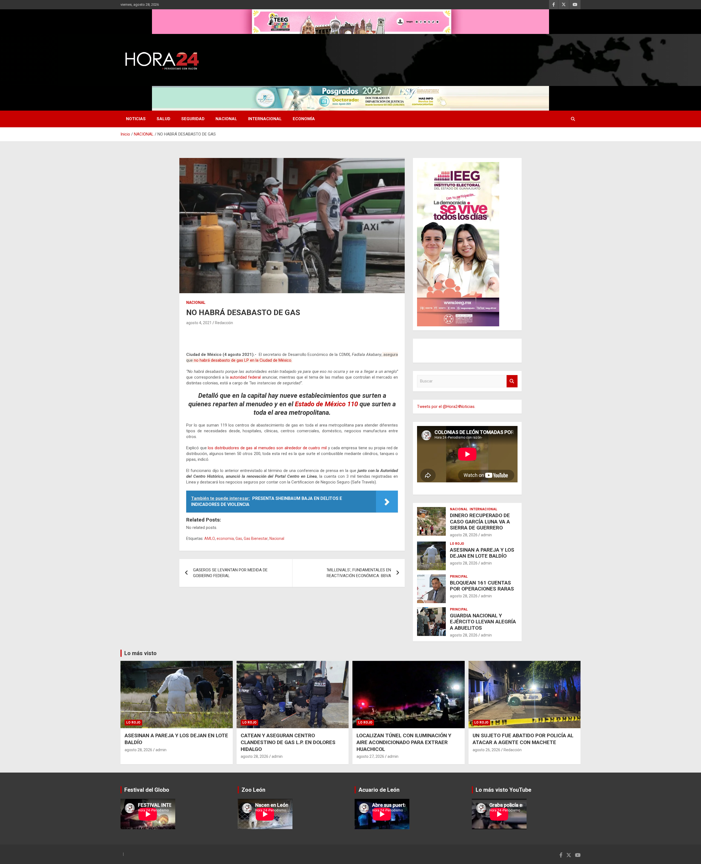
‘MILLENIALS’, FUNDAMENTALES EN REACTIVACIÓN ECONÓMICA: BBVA (359, 573)
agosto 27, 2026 (370, 756)
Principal (459, 576)
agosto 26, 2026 (486, 750)
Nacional (276, 538)
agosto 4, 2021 (199, 323)
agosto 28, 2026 (464, 535)
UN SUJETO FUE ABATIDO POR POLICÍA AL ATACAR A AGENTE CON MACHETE (523, 738)
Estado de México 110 (326, 404)
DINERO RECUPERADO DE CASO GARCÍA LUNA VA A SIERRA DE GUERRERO (480, 521)
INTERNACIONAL (265, 118)
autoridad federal (245, 377)
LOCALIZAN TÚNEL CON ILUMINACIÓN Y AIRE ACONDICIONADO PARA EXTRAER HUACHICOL (404, 742)
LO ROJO (457, 544)
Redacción (224, 323)
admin (486, 535)
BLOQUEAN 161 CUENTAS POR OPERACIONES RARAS (482, 586)
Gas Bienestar (256, 538)
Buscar (512, 381)
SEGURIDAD (193, 118)
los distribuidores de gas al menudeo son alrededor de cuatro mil (267, 447)
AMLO (209, 538)
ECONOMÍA (304, 118)
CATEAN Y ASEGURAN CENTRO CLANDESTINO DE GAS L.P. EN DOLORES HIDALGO (288, 742)
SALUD (163, 118)
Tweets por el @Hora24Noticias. (446, 406)
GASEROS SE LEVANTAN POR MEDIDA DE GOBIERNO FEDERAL (230, 573)
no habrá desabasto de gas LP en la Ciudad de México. (243, 360)
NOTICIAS (136, 118)
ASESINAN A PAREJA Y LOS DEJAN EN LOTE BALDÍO (482, 553)
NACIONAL (226, 118)
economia (225, 538)
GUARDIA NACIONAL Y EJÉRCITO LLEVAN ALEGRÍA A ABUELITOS (483, 621)
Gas (238, 538)
